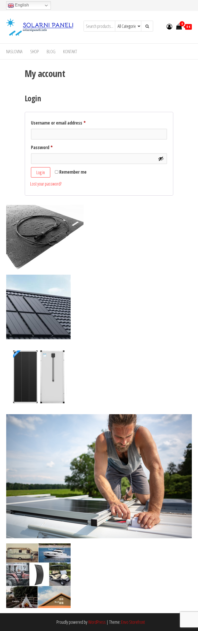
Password (50, 147)
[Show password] (161, 158)
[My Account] (169, 26)
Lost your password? (45, 184)
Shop (34, 51)
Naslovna (14, 51)
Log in (40, 172)
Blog (51, 51)
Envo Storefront (133, 622)
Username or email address (66, 122)
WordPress (97, 622)
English (21, 5)
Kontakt (70, 51)
